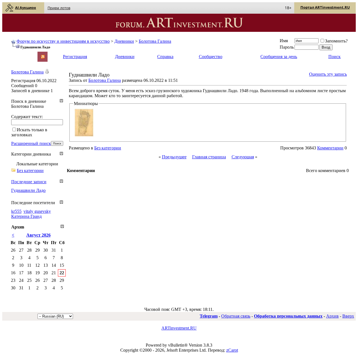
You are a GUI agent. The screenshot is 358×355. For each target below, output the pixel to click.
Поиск (334, 56)
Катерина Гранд (26, 216)
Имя (284, 40)
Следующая (243, 156)
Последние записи (28, 181)
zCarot (232, 350)
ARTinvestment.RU (179, 328)
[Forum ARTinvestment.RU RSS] (43, 57)
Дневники (124, 41)
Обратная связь (235, 316)
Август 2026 (38, 235)
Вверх (348, 316)
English (17, 54)
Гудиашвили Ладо (28, 190)
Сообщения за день (278, 56)
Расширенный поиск (31, 143)
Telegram (209, 316)
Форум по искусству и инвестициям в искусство (63, 41)
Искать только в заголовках (29, 132)
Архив (332, 316)
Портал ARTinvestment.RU (325, 7)
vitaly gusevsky (37, 211)
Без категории (107, 148)
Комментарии (330, 148)
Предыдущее (174, 156)
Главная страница (209, 156)
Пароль (287, 47)
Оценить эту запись (328, 74)
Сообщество (210, 56)
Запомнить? (336, 41)
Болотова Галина (155, 41)
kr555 (16, 211)
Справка (165, 56)
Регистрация (75, 56)
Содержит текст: (27, 116)
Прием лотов (59, 7)
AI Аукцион (25, 7)
